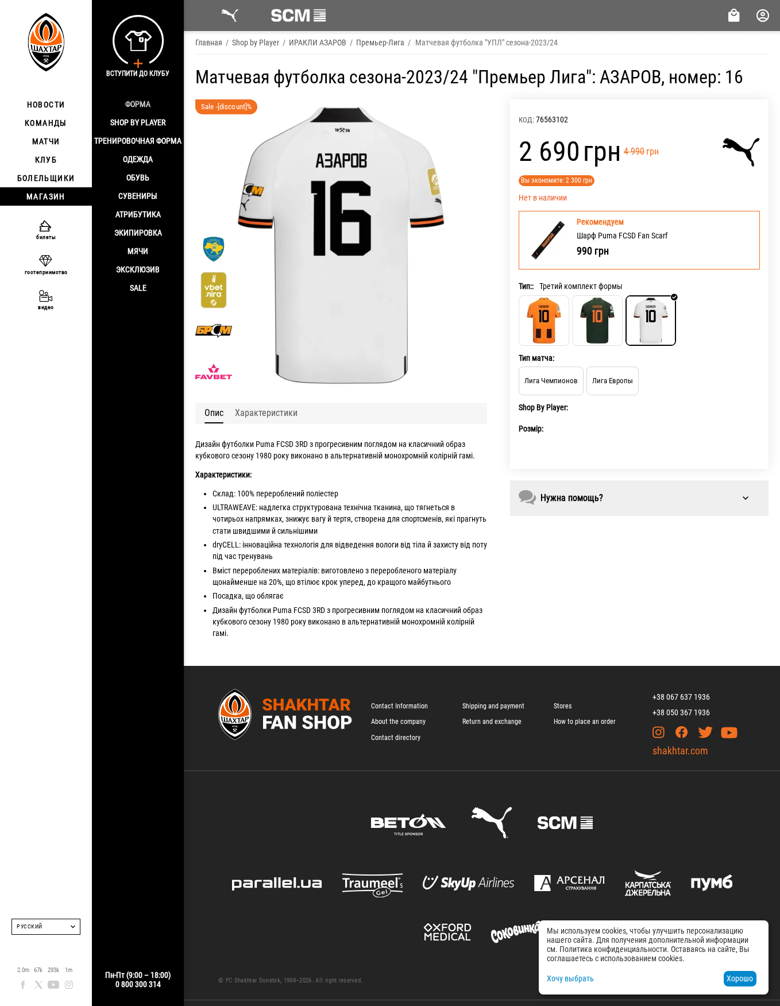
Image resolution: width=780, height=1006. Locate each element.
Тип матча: (536, 358)
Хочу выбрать (570, 978)
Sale (138, 287)
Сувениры (137, 196)
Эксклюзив (138, 269)
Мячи (138, 251)
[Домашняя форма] (544, 320)
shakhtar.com (680, 751)
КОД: (526, 119)
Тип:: (526, 286)
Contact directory (395, 738)
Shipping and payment (493, 706)
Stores (563, 706)
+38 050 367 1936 (681, 712)
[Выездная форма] (597, 320)
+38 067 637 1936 (681, 696)
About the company (398, 722)
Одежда (138, 159)
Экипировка (138, 232)
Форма (137, 104)
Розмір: (531, 428)
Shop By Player (137, 122)
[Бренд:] (741, 152)
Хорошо (740, 978)
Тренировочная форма (138, 140)
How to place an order (585, 722)
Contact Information (399, 706)
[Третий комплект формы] (650, 320)
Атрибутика (138, 214)
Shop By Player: (543, 407)
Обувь (137, 177)
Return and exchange (492, 722)
